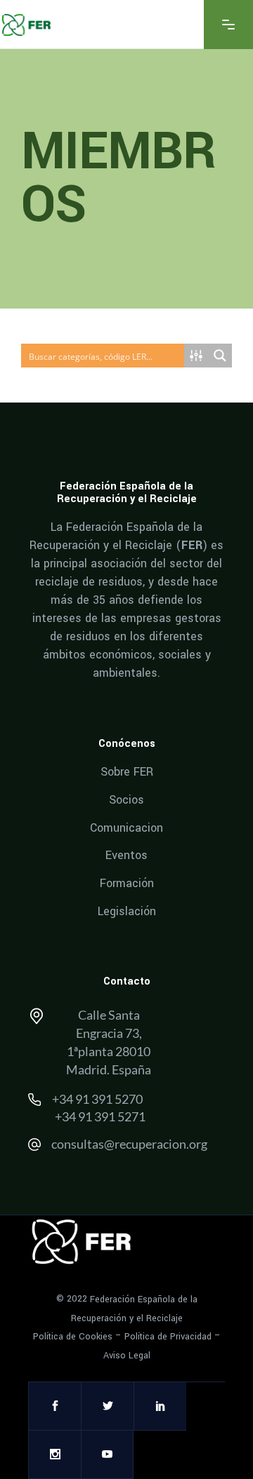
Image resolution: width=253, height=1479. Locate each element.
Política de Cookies (72, 1336)
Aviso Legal (126, 1355)
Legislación (127, 911)
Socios (126, 800)
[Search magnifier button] (220, 355)
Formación (127, 883)
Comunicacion (126, 827)
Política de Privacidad (168, 1336)
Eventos (126, 855)
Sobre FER (126, 772)
